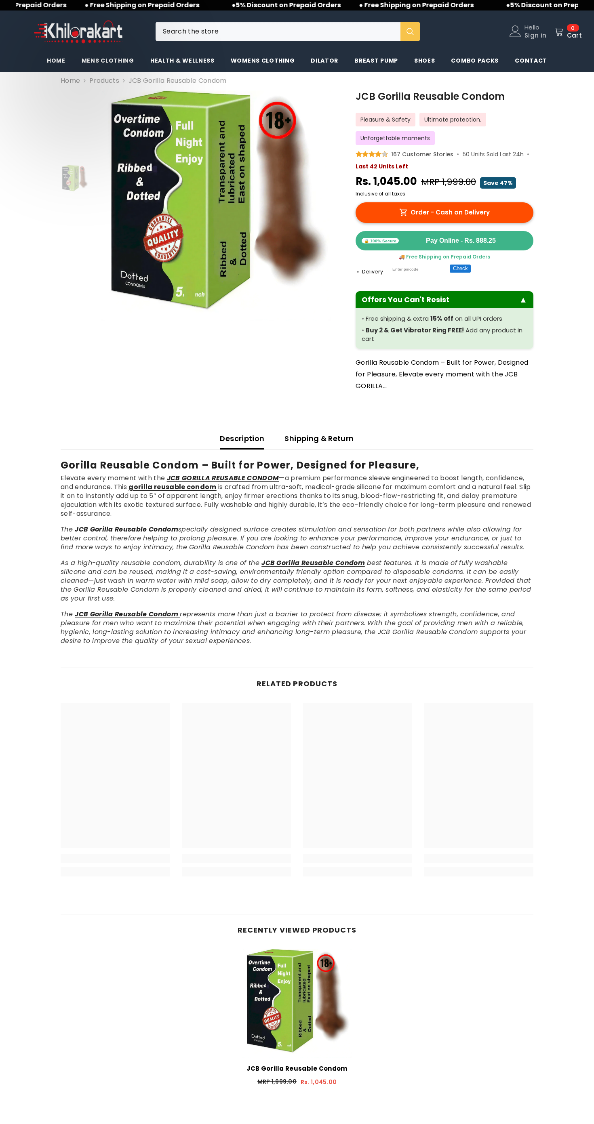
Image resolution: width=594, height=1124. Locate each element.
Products (104, 80)
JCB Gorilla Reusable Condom (296, 1068)
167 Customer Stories (422, 154)
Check (460, 268)
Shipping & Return (319, 438)
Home (70, 80)
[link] (115, 858)
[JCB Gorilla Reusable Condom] (297, 1003)
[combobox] (278, 31)
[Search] (288, 31)
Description (242, 438)
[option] (216, 205)
